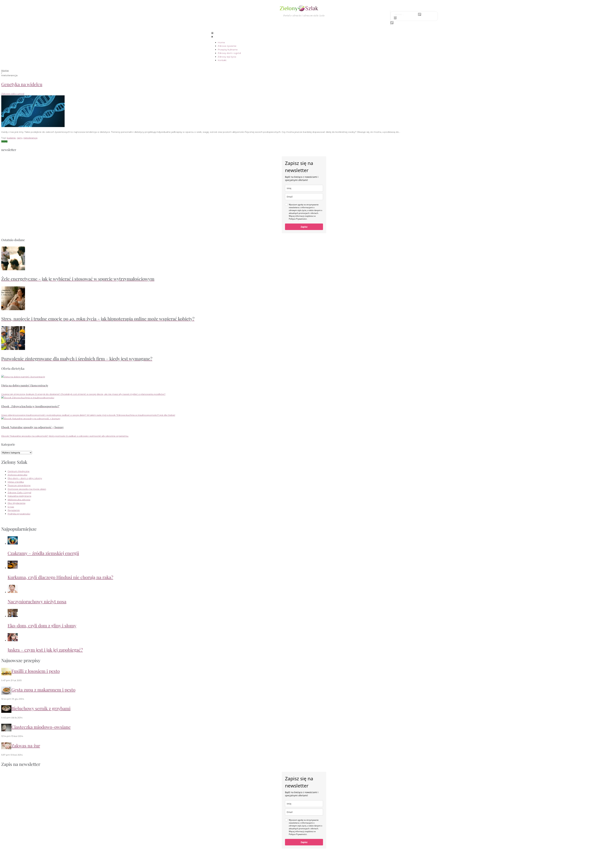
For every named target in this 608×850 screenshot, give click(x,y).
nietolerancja (30, 137)
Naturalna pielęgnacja (19, 496)
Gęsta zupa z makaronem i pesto (43, 690)
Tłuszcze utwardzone (19, 485)
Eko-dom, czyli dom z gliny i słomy (42, 625)
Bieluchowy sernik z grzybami (40, 708)
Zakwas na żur (25, 745)
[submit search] (419, 14)
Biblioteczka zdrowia (19, 499)
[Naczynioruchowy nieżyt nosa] (13, 592)
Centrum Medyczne (18, 471)
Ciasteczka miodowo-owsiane (41, 727)
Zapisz (304, 226)
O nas (11, 506)
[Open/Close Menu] (304, 34)
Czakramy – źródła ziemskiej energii (43, 553)
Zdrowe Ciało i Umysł (19, 492)
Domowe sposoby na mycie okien (27, 489)
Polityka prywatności (19, 513)
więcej (4, 142)
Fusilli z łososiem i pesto (35, 671)
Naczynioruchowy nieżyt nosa (37, 601)
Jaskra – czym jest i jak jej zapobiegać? (45, 650)
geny (19, 137)
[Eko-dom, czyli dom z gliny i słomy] (13, 616)
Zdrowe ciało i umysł (12, 93)
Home (5, 70)
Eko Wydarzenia (16, 503)
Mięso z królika (16, 481)
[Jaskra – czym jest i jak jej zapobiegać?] (13, 640)
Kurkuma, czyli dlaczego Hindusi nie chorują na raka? (60, 577)
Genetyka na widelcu (21, 84)
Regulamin (14, 510)
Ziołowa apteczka (17, 474)
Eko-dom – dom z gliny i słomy (25, 478)
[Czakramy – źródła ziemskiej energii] (13, 543)
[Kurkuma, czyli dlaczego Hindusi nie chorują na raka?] (13, 567)
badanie (11, 137)
